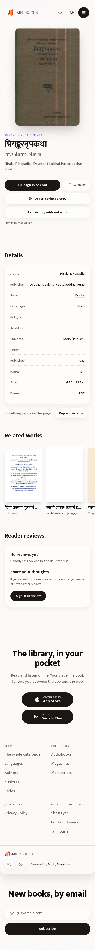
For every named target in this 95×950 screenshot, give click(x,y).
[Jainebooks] (22, 12)
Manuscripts (61, 773)
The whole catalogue (22, 754)
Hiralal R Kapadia (72, 273)
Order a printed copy (50, 199)
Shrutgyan (60, 813)
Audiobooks (61, 754)
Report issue (68, 413)
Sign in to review (28, 595)
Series (10, 791)
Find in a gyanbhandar (45, 212)
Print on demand (65, 822)
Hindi (81, 306)
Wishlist (80, 185)
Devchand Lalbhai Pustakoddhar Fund (57, 284)
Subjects (12, 782)
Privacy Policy (16, 813)
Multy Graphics (59, 864)
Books (80, 295)
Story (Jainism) (74, 339)
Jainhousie (59, 831)
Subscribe (47, 928)
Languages (14, 763)
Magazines (60, 763)
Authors (11, 773)
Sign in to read (35, 185)
